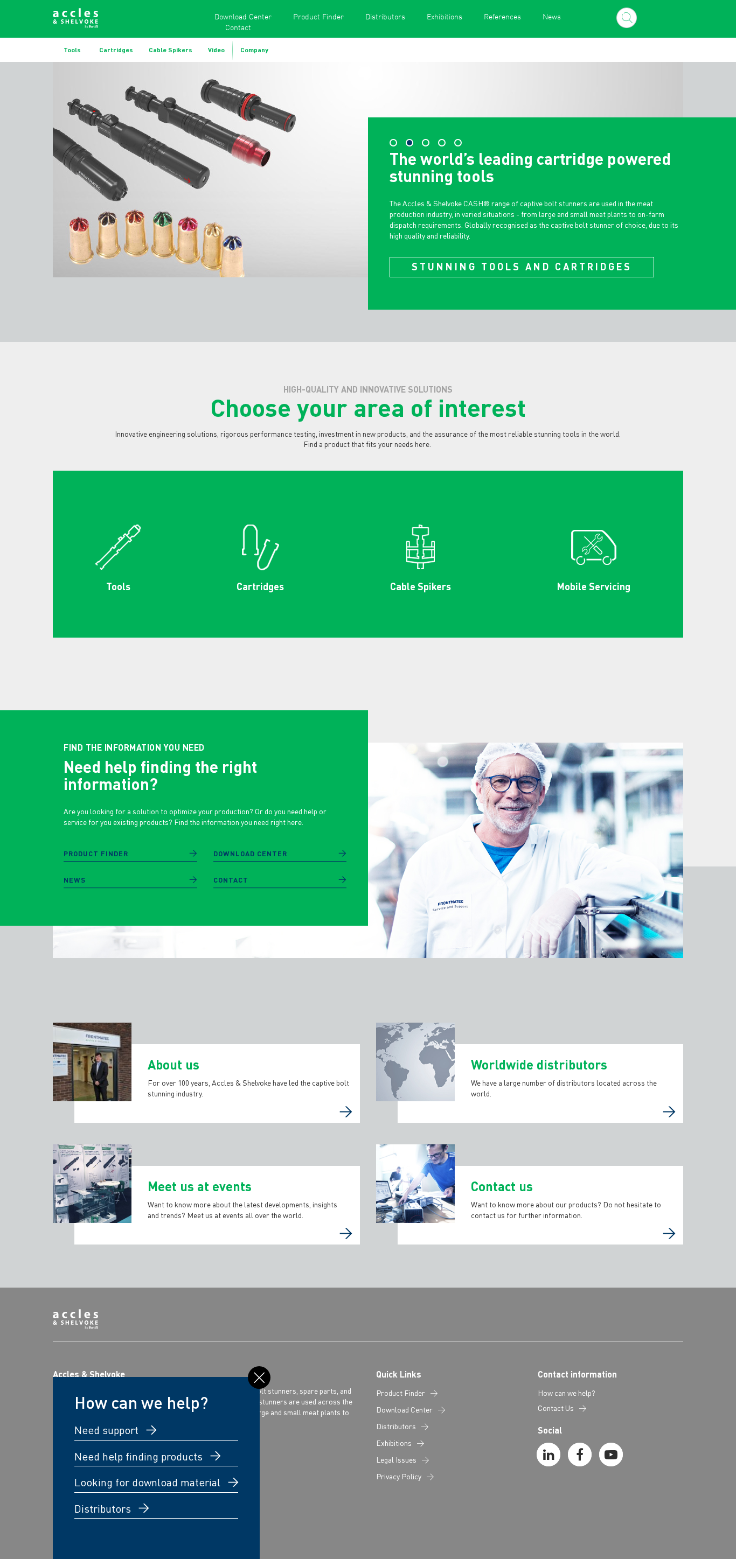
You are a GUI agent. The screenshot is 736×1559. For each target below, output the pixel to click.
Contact (238, 27)
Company (254, 50)
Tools (72, 50)
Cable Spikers (170, 50)
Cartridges (116, 50)
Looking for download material (148, 1482)
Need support (107, 1430)
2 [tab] (409, 142)
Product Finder (318, 16)
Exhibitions (444, 16)
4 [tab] (442, 142)
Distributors (385, 16)
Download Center (243, 16)
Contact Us (556, 1408)
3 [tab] (425, 142)
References (502, 16)
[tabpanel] (368, 186)
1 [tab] (393, 142)
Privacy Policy (398, 1476)
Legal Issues (396, 1460)
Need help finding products (139, 1456)
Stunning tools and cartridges (522, 266)
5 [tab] (458, 142)
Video (216, 50)
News (552, 16)
